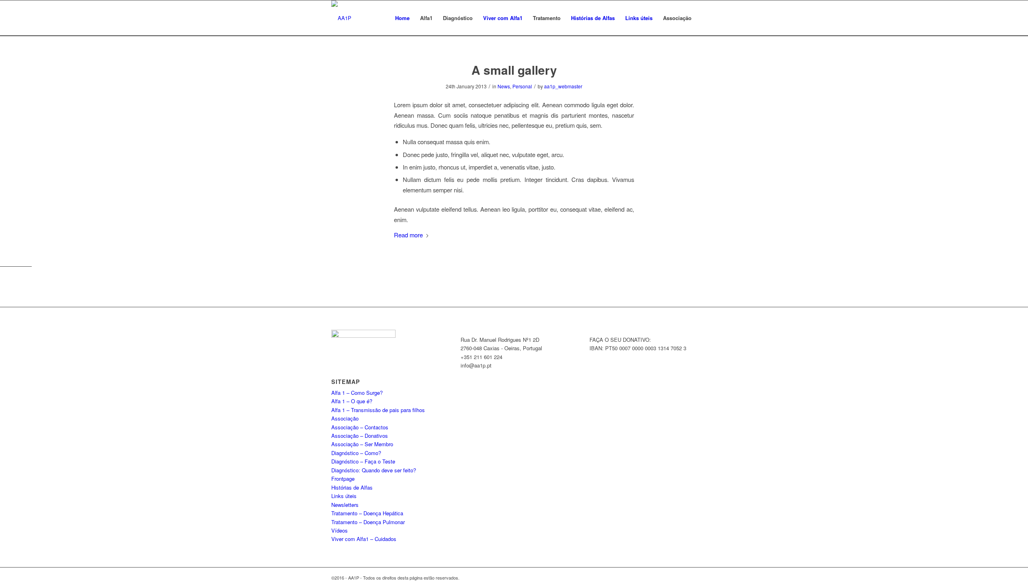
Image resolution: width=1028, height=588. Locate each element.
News (504, 86)
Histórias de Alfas (352, 487)
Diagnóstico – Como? (356, 453)
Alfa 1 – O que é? (351, 401)
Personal (522, 86)
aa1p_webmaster (563, 86)
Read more (408, 235)
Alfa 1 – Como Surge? (357, 392)
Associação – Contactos (359, 427)
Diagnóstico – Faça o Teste (363, 461)
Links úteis (344, 496)
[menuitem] (402, 18)
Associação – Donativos (359, 435)
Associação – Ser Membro (362, 444)
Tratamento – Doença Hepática (367, 513)
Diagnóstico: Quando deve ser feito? (373, 470)
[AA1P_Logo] (341, 18)
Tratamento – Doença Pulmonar (368, 522)
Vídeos (339, 530)
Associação (345, 418)
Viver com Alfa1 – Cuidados (363, 539)
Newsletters (345, 504)
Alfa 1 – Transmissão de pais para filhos (378, 410)
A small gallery (514, 69)
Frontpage (343, 478)
